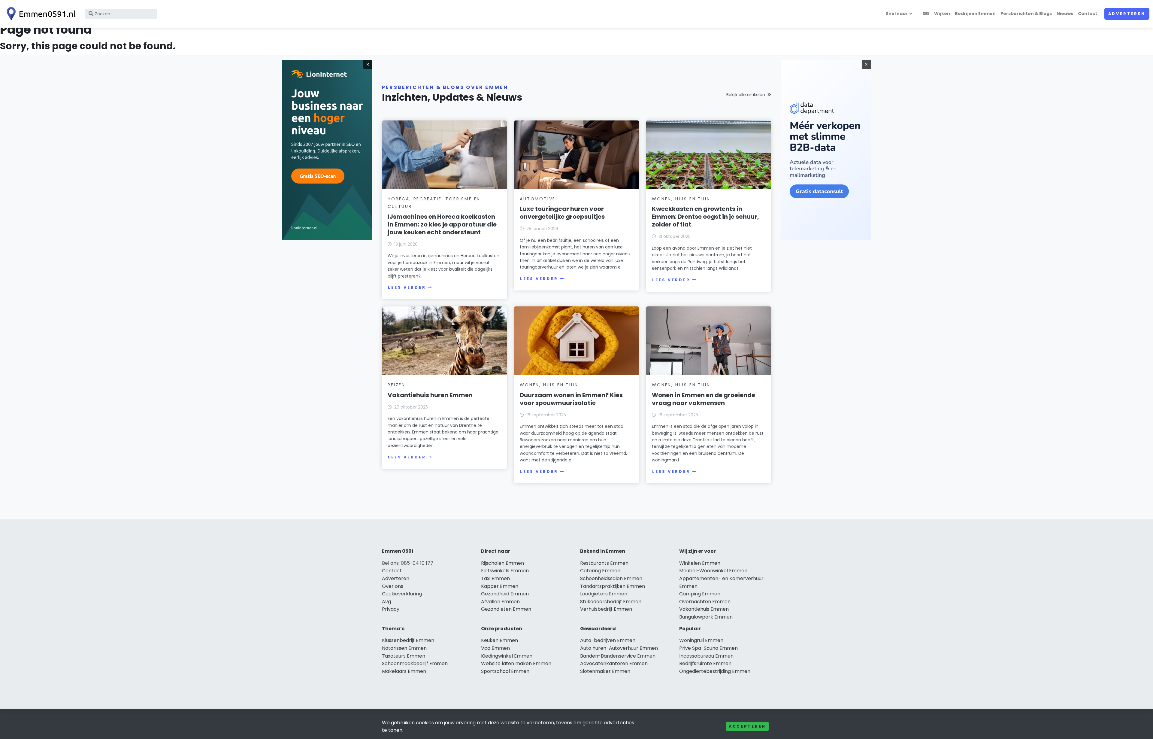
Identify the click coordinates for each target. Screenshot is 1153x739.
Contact (1087, 14)
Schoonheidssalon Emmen (611, 578)
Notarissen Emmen (404, 648)
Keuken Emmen (499, 640)
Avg (386, 601)
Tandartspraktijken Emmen (612, 586)
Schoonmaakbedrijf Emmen (415, 663)
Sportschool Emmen (505, 671)
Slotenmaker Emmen (605, 671)
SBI (925, 14)
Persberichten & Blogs (1026, 14)
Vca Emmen (495, 648)
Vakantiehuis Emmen (704, 609)
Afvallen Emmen (500, 601)
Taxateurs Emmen (403, 655)
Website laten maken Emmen (516, 663)
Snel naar (897, 14)
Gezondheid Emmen (505, 593)
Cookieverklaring (402, 593)
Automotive (537, 199)
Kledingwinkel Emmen (506, 655)
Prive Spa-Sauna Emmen (708, 648)
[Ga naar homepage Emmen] (40, 14)
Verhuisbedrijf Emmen (606, 609)
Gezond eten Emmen (506, 609)
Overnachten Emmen (705, 601)
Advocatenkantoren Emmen (614, 663)
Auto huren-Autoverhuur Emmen (619, 648)
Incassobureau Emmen (706, 655)
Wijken (942, 14)
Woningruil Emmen (701, 640)
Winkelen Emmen (699, 563)
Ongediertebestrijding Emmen (714, 671)
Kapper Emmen (499, 586)
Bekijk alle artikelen (745, 95)
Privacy (390, 609)
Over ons (392, 586)
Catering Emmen (600, 570)
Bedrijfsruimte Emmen (705, 663)
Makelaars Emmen (404, 671)
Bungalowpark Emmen (706, 616)
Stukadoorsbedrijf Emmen (610, 601)
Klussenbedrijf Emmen (408, 640)
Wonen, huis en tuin (681, 199)
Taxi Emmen (495, 578)
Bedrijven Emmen (975, 14)
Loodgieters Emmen (603, 593)
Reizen (396, 385)
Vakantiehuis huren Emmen (430, 395)
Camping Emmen (699, 593)
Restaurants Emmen (604, 563)
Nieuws (1065, 14)
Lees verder (407, 287)
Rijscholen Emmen (502, 563)
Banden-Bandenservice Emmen (617, 655)
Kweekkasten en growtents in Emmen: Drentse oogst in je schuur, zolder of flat (705, 217)
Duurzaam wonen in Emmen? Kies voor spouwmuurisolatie (571, 399)
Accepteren (747, 726)
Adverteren (1126, 13)
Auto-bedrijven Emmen (607, 640)
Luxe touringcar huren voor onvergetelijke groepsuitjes (562, 213)
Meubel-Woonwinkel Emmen (713, 570)
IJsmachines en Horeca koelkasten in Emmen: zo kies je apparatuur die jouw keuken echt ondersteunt (442, 224)
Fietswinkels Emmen (505, 570)
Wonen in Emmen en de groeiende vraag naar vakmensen (703, 399)
